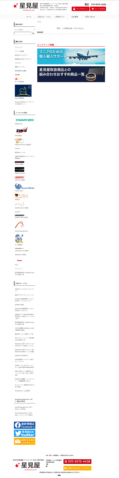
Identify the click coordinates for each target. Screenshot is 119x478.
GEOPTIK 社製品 (20, 180)
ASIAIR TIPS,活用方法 (21, 355)
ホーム (29, 17)
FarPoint (17, 148)
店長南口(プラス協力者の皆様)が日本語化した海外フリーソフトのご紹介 (24, 316)
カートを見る (100, 9)
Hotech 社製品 (19, 164)
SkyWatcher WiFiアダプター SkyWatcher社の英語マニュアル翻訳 (24, 350)
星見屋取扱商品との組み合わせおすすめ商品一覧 (24, 323)
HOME (46, 455)
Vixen (16, 264)
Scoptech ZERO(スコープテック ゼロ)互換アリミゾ (24, 103)
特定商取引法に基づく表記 (64, 455)
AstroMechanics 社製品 (22, 208)
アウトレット (19, 47)
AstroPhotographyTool (21, 231)
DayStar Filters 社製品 (21, 217)
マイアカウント (82, 9)
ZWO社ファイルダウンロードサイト (24, 290)
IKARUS (17, 199)
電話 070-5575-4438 (95, 4)
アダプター (18, 63)
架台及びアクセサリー (21, 55)
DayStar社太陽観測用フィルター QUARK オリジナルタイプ (24, 300)
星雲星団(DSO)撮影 (20, 71)
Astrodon (17, 212)
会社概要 (74, 17)
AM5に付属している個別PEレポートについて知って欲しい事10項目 (24, 373)
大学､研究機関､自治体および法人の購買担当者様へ (24, 329)
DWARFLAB (18, 124)
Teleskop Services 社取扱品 (23, 144)
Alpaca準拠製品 (19, 98)
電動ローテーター (20, 67)
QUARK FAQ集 (19, 304)
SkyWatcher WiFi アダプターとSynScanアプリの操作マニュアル (24, 345)
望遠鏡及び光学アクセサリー (23, 59)
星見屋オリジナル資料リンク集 (24, 334)
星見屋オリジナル (20, 152)
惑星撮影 (17, 74)
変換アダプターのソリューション (24, 295)
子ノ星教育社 (19, 244)
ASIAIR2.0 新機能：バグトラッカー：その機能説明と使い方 (24, 380)
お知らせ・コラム (44, 17)
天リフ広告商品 (19, 81)
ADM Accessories (20, 173)
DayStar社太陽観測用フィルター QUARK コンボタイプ (24, 309)
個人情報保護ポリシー (56, 455)
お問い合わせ (90, 17)
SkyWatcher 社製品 (20, 254)
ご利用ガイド (59, 17)
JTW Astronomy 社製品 (21, 250)
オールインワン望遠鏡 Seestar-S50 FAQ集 (24, 386)
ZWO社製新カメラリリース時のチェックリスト (24, 360)
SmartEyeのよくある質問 (22, 390)
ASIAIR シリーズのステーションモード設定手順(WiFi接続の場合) (24, 366)
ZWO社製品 (18, 135)
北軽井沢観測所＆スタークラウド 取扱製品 (24, 157)
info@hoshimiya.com (46, 466)
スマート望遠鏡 (19, 51)
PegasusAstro (19, 190)
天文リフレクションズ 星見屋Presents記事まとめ (24, 339)
